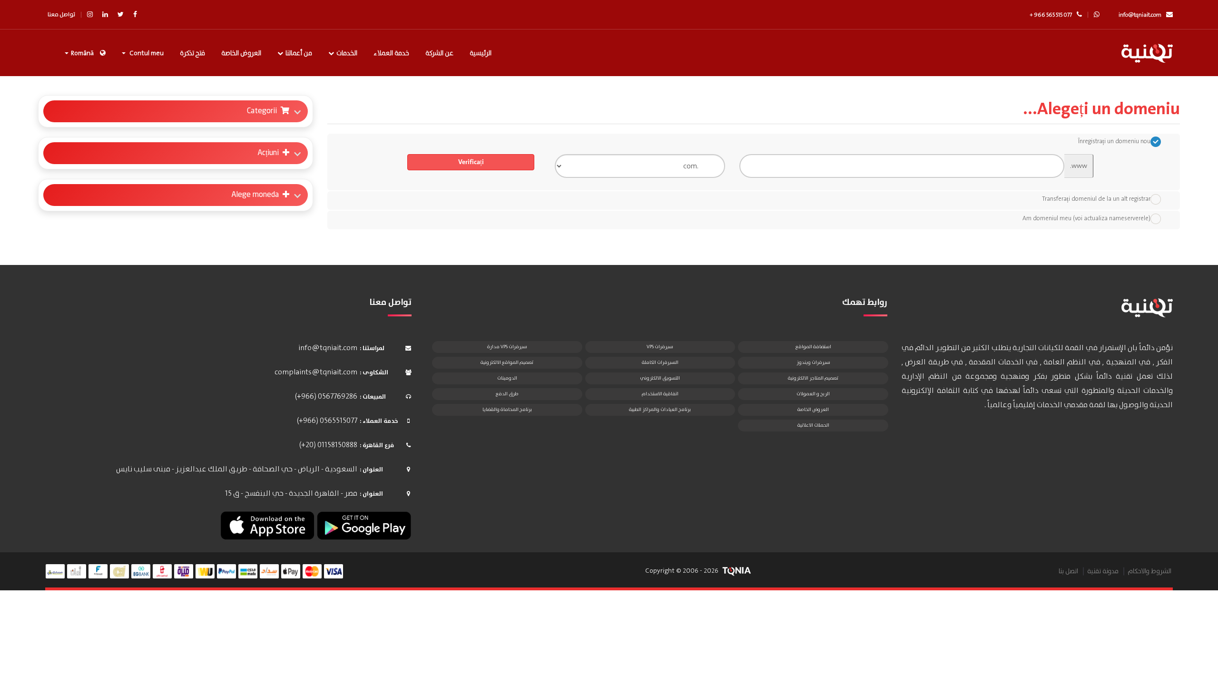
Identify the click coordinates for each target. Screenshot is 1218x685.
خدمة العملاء (391, 53)
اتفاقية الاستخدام (659, 394)
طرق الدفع (507, 394)
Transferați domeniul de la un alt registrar (1096, 199)
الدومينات (507, 378)
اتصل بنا (1068, 571)
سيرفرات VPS (660, 347)
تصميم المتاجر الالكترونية (813, 378)
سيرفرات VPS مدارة (507, 347)
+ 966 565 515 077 (1051, 15)
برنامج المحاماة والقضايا (507, 409)
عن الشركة (439, 53)
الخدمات (346, 53)
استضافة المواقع (813, 347)
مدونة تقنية (1103, 571)
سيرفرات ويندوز (813, 362)
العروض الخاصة (241, 53)
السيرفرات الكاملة (660, 362)
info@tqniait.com (1140, 15)
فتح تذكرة (192, 53)
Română (82, 53)
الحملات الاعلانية (813, 425)
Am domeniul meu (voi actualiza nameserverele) (1086, 219)
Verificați (471, 162)
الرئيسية (480, 53)
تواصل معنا (61, 14)
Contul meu (145, 53)
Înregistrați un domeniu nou (1114, 142)
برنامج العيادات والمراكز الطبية (660, 409)
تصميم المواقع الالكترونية (507, 362)
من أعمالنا (298, 53)
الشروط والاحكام (1149, 571)
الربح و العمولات (813, 394)
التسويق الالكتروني (660, 378)
